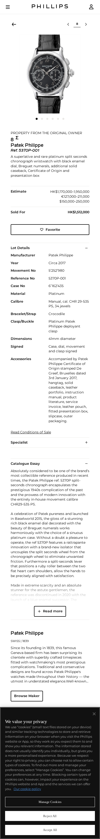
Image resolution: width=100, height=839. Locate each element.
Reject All (50, 816)
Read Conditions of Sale (31, 432)
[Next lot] (86, 24)
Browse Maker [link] (27, 696)
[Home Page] (50, 6)
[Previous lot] (68, 24)
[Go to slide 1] (36, 119)
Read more (53, 611)
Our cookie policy (27, 789)
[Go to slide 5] (58, 119)
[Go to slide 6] (63, 119)
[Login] (91, 7)
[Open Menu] (11, 7)
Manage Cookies (50, 802)
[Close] (94, 713)
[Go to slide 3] (47, 119)
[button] (50, 74)
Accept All (50, 830)
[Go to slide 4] (52, 119)
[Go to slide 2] (42, 119)
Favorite (53, 229)
